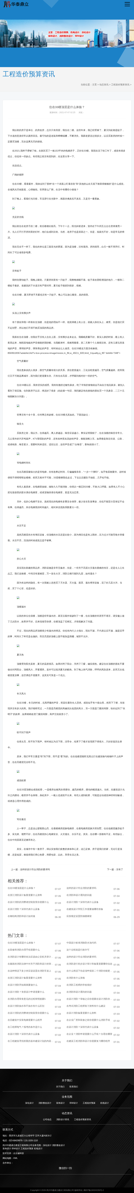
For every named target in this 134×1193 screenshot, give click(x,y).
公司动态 (47, 1119)
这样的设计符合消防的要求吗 (35, 869)
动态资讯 (104, 84)
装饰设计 (60, 1103)
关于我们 (60, 1086)
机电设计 (104, 1103)
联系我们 (73, 1086)
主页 (94, 84)
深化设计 (29, 1103)
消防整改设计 (45, 1103)
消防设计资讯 (62, 1119)
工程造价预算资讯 (120, 84)
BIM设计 (74, 1103)
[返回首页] (16, 3)
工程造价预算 (89, 1103)
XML (15, 1158)
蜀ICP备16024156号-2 (94, 1190)
